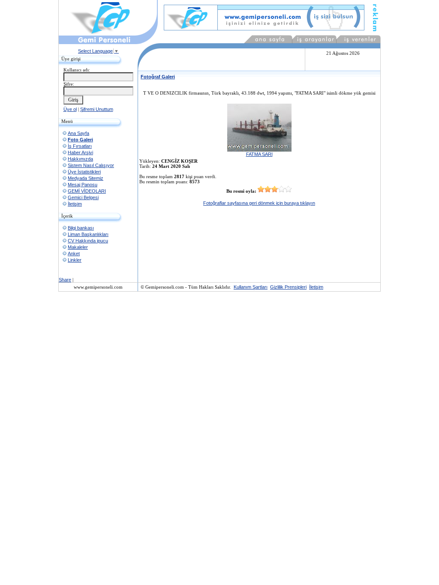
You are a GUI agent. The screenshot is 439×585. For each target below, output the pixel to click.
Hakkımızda (80, 158)
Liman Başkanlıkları (88, 234)
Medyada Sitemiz (85, 178)
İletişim (75, 203)
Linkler (74, 260)
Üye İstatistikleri (84, 171)
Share (65, 279)
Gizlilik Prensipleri (288, 287)
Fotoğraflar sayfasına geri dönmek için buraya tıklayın (259, 203)
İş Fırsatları (80, 146)
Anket (74, 253)
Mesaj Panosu (82, 184)
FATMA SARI (259, 154)
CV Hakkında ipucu (88, 240)
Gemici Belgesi (83, 197)
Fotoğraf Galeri (158, 76)
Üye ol (70, 109)
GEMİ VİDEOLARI (87, 191)
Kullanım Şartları (251, 287)
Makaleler (78, 247)
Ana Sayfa (78, 133)
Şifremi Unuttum (96, 109)
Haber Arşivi (80, 152)
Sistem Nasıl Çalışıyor (91, 165)
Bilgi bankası (81, 227)
